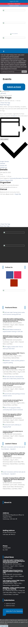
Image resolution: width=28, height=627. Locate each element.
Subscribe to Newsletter (14, 4)
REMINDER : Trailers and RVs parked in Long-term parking (14, 367)
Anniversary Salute (8, 461)
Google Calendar (4, 161)
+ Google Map (17, 194)
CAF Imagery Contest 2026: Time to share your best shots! (14, 353)
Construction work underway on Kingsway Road (13, 431)
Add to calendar (4, 139)
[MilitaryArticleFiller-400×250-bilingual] (14, 233)
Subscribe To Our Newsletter (14, 611)
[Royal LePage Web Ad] (14, 10)
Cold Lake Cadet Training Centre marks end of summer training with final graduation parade (12, 57)
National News (15, 358)
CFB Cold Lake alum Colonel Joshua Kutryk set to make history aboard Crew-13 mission (14, 66)
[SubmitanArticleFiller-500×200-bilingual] (14, 38)
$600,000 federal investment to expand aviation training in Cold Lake (13, 337)
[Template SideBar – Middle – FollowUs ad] (14, 246)
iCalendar (2, 163)
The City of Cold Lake (10, 403)
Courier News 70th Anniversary (15, 486)
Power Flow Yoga (5, 102)
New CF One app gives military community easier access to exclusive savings (12, 415)
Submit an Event (10, 605)
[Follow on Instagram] (17, 275)
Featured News (7, 358)
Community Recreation (15, 178)
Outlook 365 (3, 165)
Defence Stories (8, 356)
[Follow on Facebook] (9, 275)
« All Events (3, 93)
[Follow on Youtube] (14, 283)
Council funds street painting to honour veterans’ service (13, 400)
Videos (4, 465)
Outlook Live (3, 167)
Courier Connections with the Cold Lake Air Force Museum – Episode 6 (14, 454)
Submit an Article (14, 5)
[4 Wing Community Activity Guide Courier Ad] (14, 23)
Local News (9, 326)
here (14, 116)
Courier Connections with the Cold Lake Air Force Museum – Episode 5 (14, 479)
